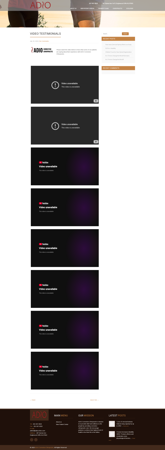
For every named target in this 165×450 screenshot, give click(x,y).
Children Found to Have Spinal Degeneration (118, 52)
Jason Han (94, 400)
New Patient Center (87, 8)
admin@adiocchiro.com (37, 430)
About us (73, 8)
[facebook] (31, 439)
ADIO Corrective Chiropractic (44, 447)
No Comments (44, 41)
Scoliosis (129, 8)
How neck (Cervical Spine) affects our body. (118, 44)
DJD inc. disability (110, 48)
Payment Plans (103, 8)
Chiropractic (117, 8)
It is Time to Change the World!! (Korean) (117, 56)
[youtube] (36, 439)
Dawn (32, 400)
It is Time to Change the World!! (114, 59)
